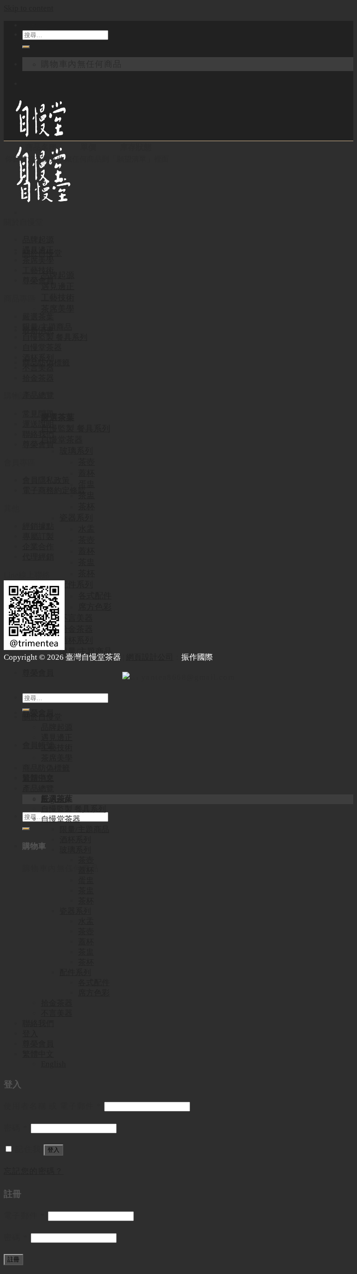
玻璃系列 (76, 450)
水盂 (86, 528)
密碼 (16, 1128)
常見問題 (38, 414)
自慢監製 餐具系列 (75, 428)
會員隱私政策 (46, 480)
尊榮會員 (38, 673)
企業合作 (38, 546)
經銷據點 (38, 526)
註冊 (13, 1259)
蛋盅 (86, 484)
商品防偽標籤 (46, 768)
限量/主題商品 (86, 651)
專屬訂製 (38, 536)
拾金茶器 (76, 629)
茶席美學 (57, 308)
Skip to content (28, 8)
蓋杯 (86, 473)
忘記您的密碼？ (34, 1171)
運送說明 (38, 424)
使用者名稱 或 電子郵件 (53, 1106)
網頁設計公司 (149, 657)
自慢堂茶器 (62, 439)
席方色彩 (95, 606)
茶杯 (86, 506)
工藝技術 (57, 297)
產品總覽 (38, 395)
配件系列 (76, 584)
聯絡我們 (38, 434)
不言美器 (76, 618)
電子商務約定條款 (54, 490)
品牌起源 (57, 275)
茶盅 (86, 495)
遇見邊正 (57, 286)
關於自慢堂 (42, 717)
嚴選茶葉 (57, 417)
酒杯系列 (76, 640)
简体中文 (35, 25)
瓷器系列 (76, 517)
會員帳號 (38, 745)
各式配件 (95, 595)
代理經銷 (38, 556)
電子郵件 (24, 1215)
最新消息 (38, 778)
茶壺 (86, 462)
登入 (30, 1033)
